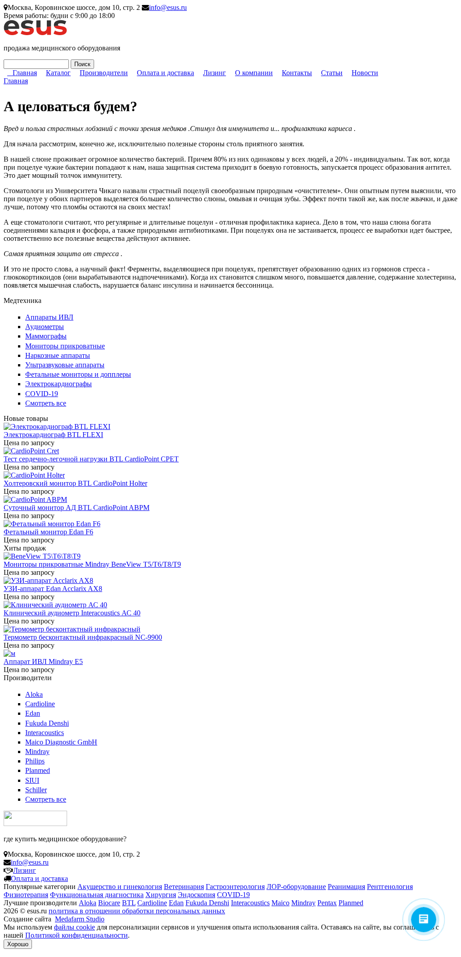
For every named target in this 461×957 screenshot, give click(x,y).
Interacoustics (44, 732)
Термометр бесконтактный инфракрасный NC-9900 (83, 637)
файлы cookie (74, 927)
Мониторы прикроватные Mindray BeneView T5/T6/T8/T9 (92, 564)
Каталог (58, 73)
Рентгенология (390, 886)
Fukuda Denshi (47, 723)
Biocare (109, 903)
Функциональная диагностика (97, 894)
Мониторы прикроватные (65, 346)
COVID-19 (41, 393)
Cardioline (40, 704)
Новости (365, 73)
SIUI (32, 780)
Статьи (332, 73)
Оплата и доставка (165, 73)
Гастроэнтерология (235, 886)
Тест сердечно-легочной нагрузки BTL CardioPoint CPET (91, 459)
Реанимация (346, 886)
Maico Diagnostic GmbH (61, 742)
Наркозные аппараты (57, 355)
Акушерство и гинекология (119, 886)
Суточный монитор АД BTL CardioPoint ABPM (76, 507)
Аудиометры (44, 326)
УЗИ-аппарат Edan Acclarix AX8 (53, 588)
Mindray (37, 751)
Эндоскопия (196, 894)
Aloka (34, 694)
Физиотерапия (26, 894)
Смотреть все (45, 403)
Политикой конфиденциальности (76, 935)
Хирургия (160, 894)
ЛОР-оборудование (296, 886)
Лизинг (214, 73)
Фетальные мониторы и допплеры (78, 374)
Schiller (36, 790)
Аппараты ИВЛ (49, 317)
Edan (32, 713)
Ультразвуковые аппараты (64, 365)
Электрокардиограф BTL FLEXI (53, 434)
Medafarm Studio (79, 919)
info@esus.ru (168, 7)
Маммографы (46, 336)
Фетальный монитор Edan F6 (48, 532)
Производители (104, 73)
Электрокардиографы (58, 384)
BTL (129, 903)
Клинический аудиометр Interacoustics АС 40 (72, 613)
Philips (35, 761)
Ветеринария (184, 886)
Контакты (297, 73)
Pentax (327, 903)
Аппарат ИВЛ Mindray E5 (43, 661)
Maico (280, 903)
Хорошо (17, 944)
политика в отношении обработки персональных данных (137, 911)
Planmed (37, 770)
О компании (254, 73)
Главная (25, 73)
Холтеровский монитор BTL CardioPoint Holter (75, 483)
